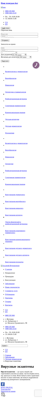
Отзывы (8, 301)
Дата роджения (6, 55)
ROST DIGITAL (7, 387)
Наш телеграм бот (9, 3)
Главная (8, 355)
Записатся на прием (8, 391)
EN (6, 24)
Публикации (10, 294)
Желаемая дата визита (9, 57)
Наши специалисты (12, 287)
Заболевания (9, 284)
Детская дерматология (13, 359)
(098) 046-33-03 (10, 13)
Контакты (8, 305)
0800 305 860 (10, 11)
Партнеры (9, 298)
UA (6, 22)
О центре (8, 269)
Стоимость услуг (11, 291)
